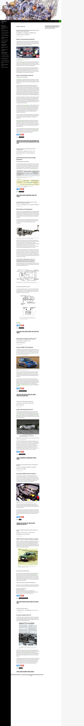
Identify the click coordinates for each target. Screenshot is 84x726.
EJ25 (24, 30)
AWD (17, 148)
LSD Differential (28, 195)
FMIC (30, 140)
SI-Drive (17, 369)
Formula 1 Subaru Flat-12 (27, 610)
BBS (18, 338)
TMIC (23, 339)
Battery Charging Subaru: (4, 58)
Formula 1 (25, 671)
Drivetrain (18, 30)
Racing (29, 671)
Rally (31, 148)
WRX (34, 339)
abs (17, 394)
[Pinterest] (23, 134)
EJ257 (26, 30)
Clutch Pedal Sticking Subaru (5, 35)
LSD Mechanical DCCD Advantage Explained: (25, 152)
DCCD (19, 148)
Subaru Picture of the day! (4, 30)
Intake (31, 30)
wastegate (34, 129)
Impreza (27, 148)
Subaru (34, 148)
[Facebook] (17, 134)
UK (27, 608)
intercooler (34, 140)
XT (25, 524)
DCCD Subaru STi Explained (27, 205)
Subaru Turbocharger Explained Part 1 (26, 34)
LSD (32, 331)
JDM (37, 30)
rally (33, 195)
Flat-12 (21, 671)
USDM (22, 149)
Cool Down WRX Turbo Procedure (26, 468)
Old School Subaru (25, 401)
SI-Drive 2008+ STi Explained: (23, 342)
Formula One (26, 651)
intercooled (32, 352)
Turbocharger (19, 58)
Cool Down (17, 501)
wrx (27, 395)
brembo (20, 338)
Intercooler (34, 30)
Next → (31, 675)
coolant (17, 505)
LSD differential (26, 186)
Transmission (18, 149)
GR (31, 394)
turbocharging (23, 61)
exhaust (28, 30)
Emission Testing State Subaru (5, 60)
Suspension (21, 339)
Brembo (26, 394)
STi (38, 30)
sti (35, 195)
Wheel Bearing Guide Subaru (5, 32)
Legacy (30, 331)
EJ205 (22, 140)
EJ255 (25, 140)
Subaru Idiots (4, 21)
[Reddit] (21, 134)
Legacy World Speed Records (25, 404)
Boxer (18, 671)
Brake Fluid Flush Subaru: (4, 67)
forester (24, 601)
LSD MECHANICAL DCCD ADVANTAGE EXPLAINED (25, 260)
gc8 (23, 331)
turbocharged (21, 120)
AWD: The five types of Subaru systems (25, 533)
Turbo (30, 339)
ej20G (22, 30)
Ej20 (20, 30)
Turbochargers (18, 79)
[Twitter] (19, 134)
